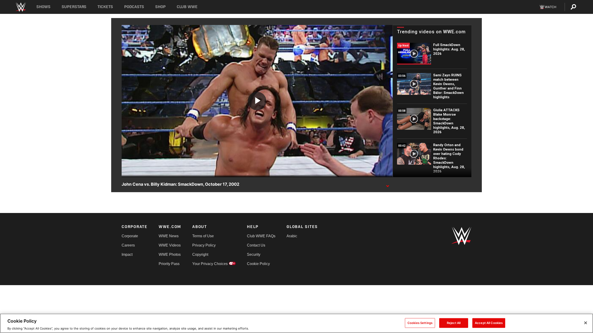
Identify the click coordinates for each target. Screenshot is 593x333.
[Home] (20, 7)
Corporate (130, 236)
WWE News (169, 236)
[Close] (585, 323)
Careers (128, 245)
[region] (296, 323)
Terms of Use (203, 236)
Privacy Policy (204, 245)
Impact (127, 254)
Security (253, 254)
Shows (43, 7)
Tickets (105, 7)
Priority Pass (169, 264)
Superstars (74, 7)
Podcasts (134, 7)
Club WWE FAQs (261, 236)
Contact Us (256, 245)
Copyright (200, 254)
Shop (160, 7)
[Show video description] (387, 184)
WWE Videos (170, 245)
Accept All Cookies (489, 322)
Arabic (292, 236)
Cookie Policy (258, 264)
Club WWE (187, 7)
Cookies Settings (419, 322)
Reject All (454, 322)
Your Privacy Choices (210, 264)
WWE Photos (170, 254)
